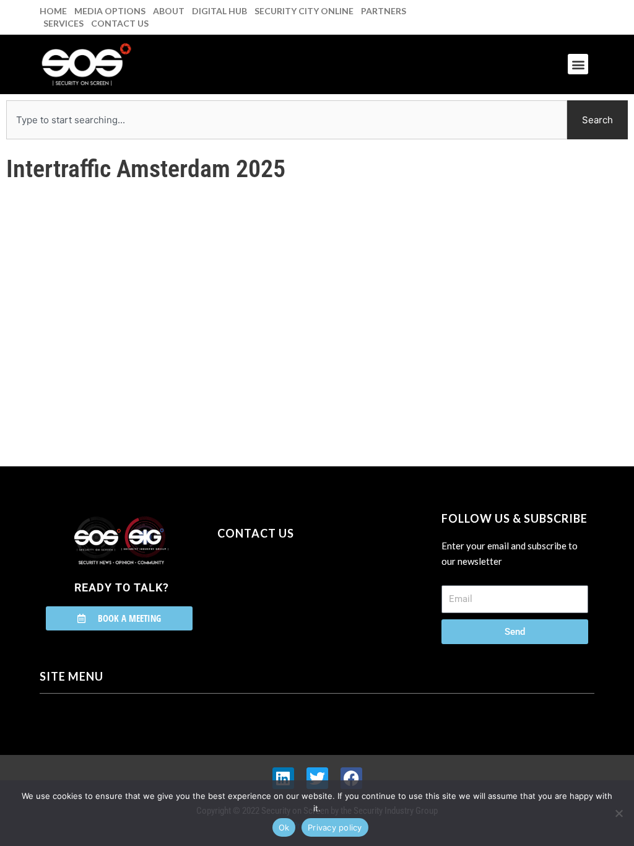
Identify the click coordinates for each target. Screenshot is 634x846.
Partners (383, 11)
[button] (578, 64)
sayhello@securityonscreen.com (296, 589)
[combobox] (286, 119)
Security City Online (304, 11)
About (169, 11)
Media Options (109, 11)
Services (63, 23)
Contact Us (120, 23)
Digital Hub (219, 11)
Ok (284, 827)
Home (53, 11)
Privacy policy (335, 827)
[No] (618, 813)
